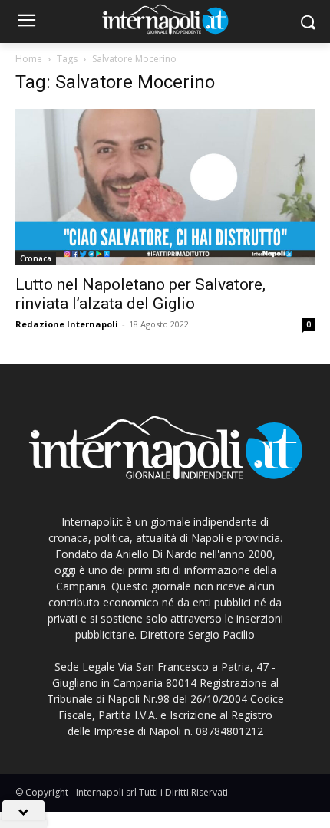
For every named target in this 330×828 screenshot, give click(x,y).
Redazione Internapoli (66, 324)
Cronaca (35, 258)
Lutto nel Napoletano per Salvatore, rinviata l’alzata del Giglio (140, 294)
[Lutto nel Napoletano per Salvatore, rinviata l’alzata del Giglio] (165, 187)
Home (28, 58)
